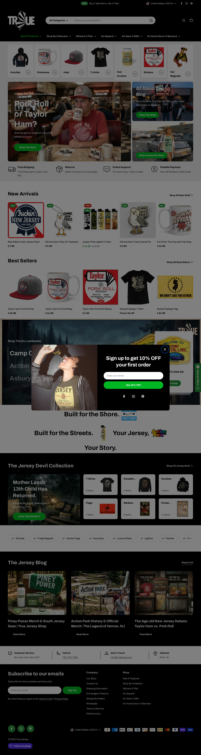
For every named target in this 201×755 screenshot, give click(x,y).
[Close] (165, 349)
